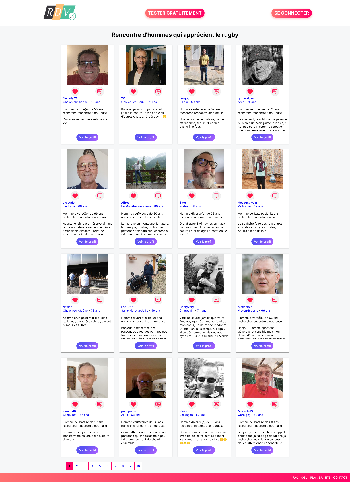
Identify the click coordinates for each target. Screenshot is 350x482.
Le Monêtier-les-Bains (136, 206)
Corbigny (244, 415)
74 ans (251, 102)
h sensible (245, 307)
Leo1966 (127, 307)
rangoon (185, 98)
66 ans (83, 206)
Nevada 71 (70, 98)
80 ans (159, 206)
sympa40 (69, 411)
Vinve (183, 411)
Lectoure (69, 206)
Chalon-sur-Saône (75, 102)
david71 (68, 307)
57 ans (84, 415)
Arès (241, 102)
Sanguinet (70, 415)
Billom (184, 102)
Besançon (186, 415)
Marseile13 (245, 411)
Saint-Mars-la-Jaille (134, 310)
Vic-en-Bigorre (248, 310)
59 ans (195, 102)
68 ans (135, 415)
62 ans (152, 102)
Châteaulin (187, 310)
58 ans (196, 206)
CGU (304, 477)
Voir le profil (87, 137)
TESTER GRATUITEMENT (175, 13)
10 (138, 466)
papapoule (128, 411)
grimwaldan (246, 98)
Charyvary (187, 307)
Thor (183, 202)
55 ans (95, 102)
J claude (69, 202)
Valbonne (244, 206)
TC (123, 98)
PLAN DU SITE (320, 477)
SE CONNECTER (291, 13)
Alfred (125, 202)
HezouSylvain (247, 202)
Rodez (184, 206)
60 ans (258, 415)
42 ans (258, 206)
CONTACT (340, 477)
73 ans (95, 310)
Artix (124, 415)
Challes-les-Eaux (132, 102)
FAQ (295, 477)
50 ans (200, 415)
